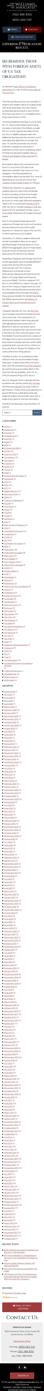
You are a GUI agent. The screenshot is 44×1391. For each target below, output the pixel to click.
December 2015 (11, 1085)
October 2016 (10, 1054)
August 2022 (9, 839)
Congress (8, 460)
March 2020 (9, 928)
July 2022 (8, 842)
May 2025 (8, 738)
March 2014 (9, 1149)
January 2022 (10, 861)
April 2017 (8, 1036)
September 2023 (11, 799)
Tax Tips (7, 636)
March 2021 (9, 891)
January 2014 (9, 1156)
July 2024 (8, 768)
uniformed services (12, 671)
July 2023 (8, 805)
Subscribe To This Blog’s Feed (15, 1293)
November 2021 (11, 867)
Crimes (7, 470)
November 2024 (11, 756)
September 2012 (11, 1205)
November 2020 (11, 904)
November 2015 (11, 1088)
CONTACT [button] (33, 29)
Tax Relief (8, 623)
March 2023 (9, 818)
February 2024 (10, 784)
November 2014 (11, 1125)
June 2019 (8, 956)
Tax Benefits (9, 602)
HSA (6, 528)
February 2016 (10, 1079)
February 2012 (10, 1226)
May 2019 (8, 959)
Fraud (6, 510)
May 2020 (8, 922)
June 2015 (8, 1103)
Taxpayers (8, 648)
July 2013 (8, 1174)
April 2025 (8, 741)
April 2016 (8, 1073)
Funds (6, 516)
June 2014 (8, 1140)
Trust (6, 657)
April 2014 (8, 1146)
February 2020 (10, 931)
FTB (6, 513)
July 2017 (8, 1026)
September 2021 (11, 873)
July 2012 (8, 1211)
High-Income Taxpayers (14, 525)
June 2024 (8, 771)
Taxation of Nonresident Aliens (16, 183)
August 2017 (9, 1023)
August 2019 (9, 950)
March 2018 (9, 1002)
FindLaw (32, 1390)
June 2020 (8, 919)
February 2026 (10, 710)
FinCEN (7, 503)
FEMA (6, 497)
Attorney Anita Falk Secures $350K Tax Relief (20, 1270)
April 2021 (8, 888)
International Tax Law (13, 531)
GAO (6, 522)
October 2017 (10, 1017)
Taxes (6, 642)
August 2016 (9, 1060)
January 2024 (10, 787)
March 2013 (9, 1186)
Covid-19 (7, 467)
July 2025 (8, 731)
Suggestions (9, 593)
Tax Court (8, 608)
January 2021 (9, 897)
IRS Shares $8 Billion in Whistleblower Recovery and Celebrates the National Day (20, 1257)
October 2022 (10, 833)
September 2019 (11, 947)
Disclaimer (7, 1387)
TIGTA (6, 651)
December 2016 (11, 1048)
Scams (7, 589)
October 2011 (9, 1239)
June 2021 (8, 882)
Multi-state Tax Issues (13, 553)
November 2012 (11, 1199)
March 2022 (9, 854)
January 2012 (9, 1229)
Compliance (9, 457)
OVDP (6, 568)
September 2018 (11, 983)
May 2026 (8, 701)
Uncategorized (10, 660)
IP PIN (7, 537)
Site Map (16, 1387)
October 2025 (10, 722)
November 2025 (11, 719)
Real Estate (9, 577)
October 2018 (10, 980)
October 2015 (10, 1091)
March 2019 (9, 965)
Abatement (9, 430)
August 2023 (9, 802)
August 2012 (9, 1208)
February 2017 (10, 1042)
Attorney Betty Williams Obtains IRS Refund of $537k (19, 1264)
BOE (6, 445)
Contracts (8, 463)
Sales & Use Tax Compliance (16, 586)
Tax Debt (8, 617)
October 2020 (10, 907)
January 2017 (9, 1045)
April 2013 (8, 1183)
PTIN (6, 574)
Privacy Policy (26, 1387)
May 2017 (8, 1033)
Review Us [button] (23, 1376)
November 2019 (11, 940)
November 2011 (11, 1235)
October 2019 (10, 944)
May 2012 (8, 1217)
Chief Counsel (10, 454)
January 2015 (9, 1119)
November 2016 (11, 1051)
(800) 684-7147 (22, 20)
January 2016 (9, 1082)
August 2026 (9, 691)
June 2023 (8, 808)
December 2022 (11, 827)
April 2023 (8, 814)
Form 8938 (7, 213)
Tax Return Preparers (13, 626)
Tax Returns (9, 629)
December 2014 (11, 1122)
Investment (9, 534)
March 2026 (9, 707)
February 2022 (10, 857)
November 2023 (11, 793)
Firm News (8, 507)
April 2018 (8, 999)
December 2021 (11, 864)
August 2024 (9, 765)
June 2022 (8, 845)
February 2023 (10, 821)
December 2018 (11, 974)
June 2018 (8, 993)
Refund (7, 580)
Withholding (9, 680)
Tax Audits (8, 599)
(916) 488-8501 (22, 15)
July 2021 (8, 879)
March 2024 (9, 781)
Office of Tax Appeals (13, 565)
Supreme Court (11, 596)
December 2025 (11, 716)
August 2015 (9, 1097)
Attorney (8, 439)
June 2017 (8, 1030)
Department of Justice (14, 476)
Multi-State (9, 550)
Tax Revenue (9, 633)
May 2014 (8, 1143)
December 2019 (11, 937)
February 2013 (10, 1189)
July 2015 (8, 1100)
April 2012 (8, 1220)
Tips (6, 654)
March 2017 (9, 1039)
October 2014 (10, 1128)
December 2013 (11, 1159)
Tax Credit (8, 611)
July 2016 (8, 1063)
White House (9, 677)
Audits (6, 442)
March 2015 (9, 1113)
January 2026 (10, 713)
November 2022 (11, 830)
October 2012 (10, 1202)
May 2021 (8, 885)
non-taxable (9, 559)
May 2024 (8, 774)
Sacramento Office (22, 1341)
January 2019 (9, 971)
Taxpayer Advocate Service (15, 645)
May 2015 (8, 1106)
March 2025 (9, 744)
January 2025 (10, 750)
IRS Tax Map (34, 383)
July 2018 (8, 990)
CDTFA (7, 451)
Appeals (7, 433)
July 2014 (8, 1137)
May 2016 (8, 1070)
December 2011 (11, 1232)
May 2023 (8, 811)
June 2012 (8, 1214)
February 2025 (10, 747)
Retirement (9, 583)
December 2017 (11, 1011)
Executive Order (11, 494)
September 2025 (11, 725)
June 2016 (8, 1066)
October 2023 (10, 796)
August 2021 (9, 876)
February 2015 (10, 1116)
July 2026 (8, 695)
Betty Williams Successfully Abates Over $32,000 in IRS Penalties (21, 1251)
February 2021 (10, 894)
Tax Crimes (9, 614)
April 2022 (8, 851)
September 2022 (11, 836)
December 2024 (11, 753)
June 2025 (8, 735)
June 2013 (8, 1177)
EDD (6, 485)
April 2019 (8, 962)
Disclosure (8, 479)
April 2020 (8, 925)
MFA (6, 546)
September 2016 (11, 1057)
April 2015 (8, 1109)
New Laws (8, 556)
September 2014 (11, 1131)
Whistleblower (10, 674)
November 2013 (11, 1162)
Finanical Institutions (13, 500)
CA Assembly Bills (11, 448)
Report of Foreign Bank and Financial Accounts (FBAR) (19, 302)
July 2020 (8, 916)
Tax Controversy (11, 605)
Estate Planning (11, 491)
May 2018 (8, 996)
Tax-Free (8, 639)
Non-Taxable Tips (11, 562)
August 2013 (9, 1171)
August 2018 (9, 987)
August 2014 (9, 1134)
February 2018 (10, 1005)
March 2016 (9, 1076)
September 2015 (11, 1094)
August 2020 (9, 913)
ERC (6, 488)
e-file (8, 348)
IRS (11, 93)
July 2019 (8, 953)
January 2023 (10, 824)
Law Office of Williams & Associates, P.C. (23, 1382)
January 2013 (9, 1192)
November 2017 (11, 1014)
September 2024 (11, 762)
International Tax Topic (20, 387)
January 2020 (10, 934)
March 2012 (9, 1223)
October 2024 (10, 759)
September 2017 (11, 1020)
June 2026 (8, 698)
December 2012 (11, 1196)
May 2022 (8, 848)
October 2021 (10, 870)
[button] (12, 29)
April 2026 (8, 704)
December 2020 (11, 900)
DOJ (6, 482)
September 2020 (11, 910)
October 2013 (10, 1165)
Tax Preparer (9, 620)
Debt (6, 473)
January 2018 (9, 1008)
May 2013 (8, 1180)
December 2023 (11, 790)
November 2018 (11, 977)
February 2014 (10, 1153)
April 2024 (8, 778)
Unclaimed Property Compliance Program (18, 664)
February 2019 (10, 968)
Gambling (8, 519)
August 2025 (9, 728)
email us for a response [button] (23, 1307)
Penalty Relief (10, 571)
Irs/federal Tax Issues (13, 543)
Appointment (10, 436)
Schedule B (32, 204)
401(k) (6, 427)
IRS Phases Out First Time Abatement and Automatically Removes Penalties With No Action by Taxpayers (20, 1276)
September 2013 (11, 1168)
